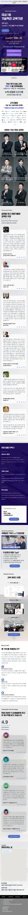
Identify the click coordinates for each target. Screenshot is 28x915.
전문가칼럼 (25, 1)
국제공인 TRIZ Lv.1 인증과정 (13, 533)
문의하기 (14, 3)
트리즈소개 (15, 1)
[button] (3, 117)
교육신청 (20, 1)
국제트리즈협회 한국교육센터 (6, 1)
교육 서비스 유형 (14, 577)
